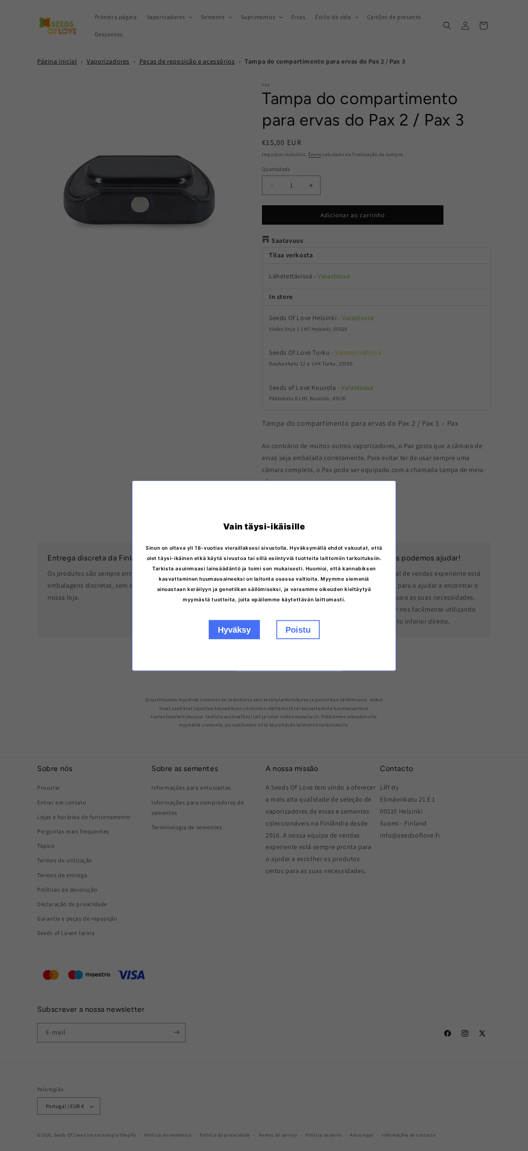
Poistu (298, 629)
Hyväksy (234, 629)
